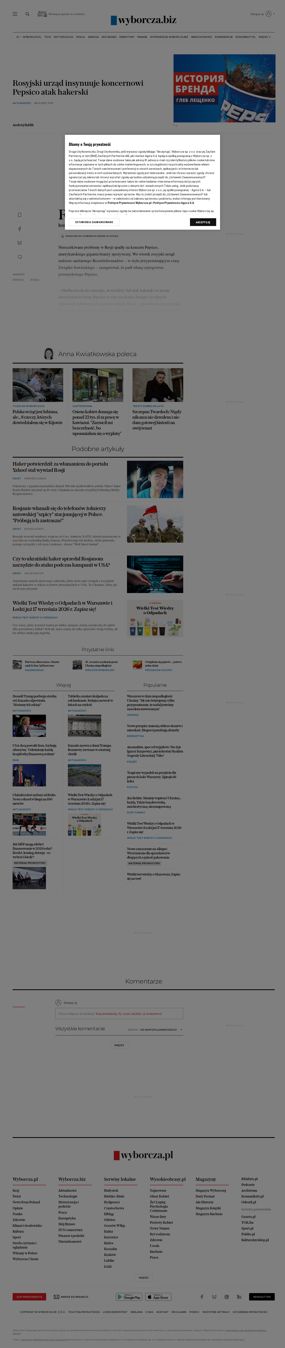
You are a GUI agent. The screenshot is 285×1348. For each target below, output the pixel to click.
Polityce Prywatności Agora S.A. (174, 202)
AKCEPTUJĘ (203, 222)
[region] (142, 182)
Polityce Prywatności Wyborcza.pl (129, 202)
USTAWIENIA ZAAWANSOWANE (94, 222)
